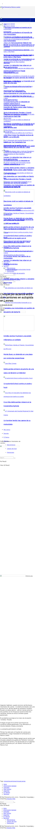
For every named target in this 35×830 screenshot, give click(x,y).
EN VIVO (6, 3)
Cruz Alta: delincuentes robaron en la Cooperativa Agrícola (17, 247)
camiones (13, 781)
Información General (9, 24)
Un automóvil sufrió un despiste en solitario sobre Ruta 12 (17, 103)
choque (18, 781)
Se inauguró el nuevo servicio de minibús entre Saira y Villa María (19, 56)
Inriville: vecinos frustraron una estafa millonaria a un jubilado (17, 209)
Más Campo (7, 261)
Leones (23, 781)
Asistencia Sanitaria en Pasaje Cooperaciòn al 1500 (14, 72)
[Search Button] (14, 802)
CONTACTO (6, 8)
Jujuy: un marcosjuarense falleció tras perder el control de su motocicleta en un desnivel (19, 59)
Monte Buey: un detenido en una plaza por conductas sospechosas (18, 219)
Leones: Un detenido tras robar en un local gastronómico (17, 66)
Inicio (5, 20)
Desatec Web (11, 799)
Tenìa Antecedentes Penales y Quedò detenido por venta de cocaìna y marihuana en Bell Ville (17, 183)
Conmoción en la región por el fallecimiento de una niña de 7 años (17, 146)
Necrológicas (11, 445)
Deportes (6, 263)
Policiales (6, 150)
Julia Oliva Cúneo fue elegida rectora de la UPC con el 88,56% (18, 136)
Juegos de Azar (12, 270)
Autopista (7, 781)
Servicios (6, 266)
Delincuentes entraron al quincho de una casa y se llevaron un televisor (19, 228)
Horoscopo (10, 271)
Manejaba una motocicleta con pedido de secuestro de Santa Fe (19, 186)
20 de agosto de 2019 (6, 305)
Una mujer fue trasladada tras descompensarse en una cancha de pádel (19, 92)
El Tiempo (6, 265)
